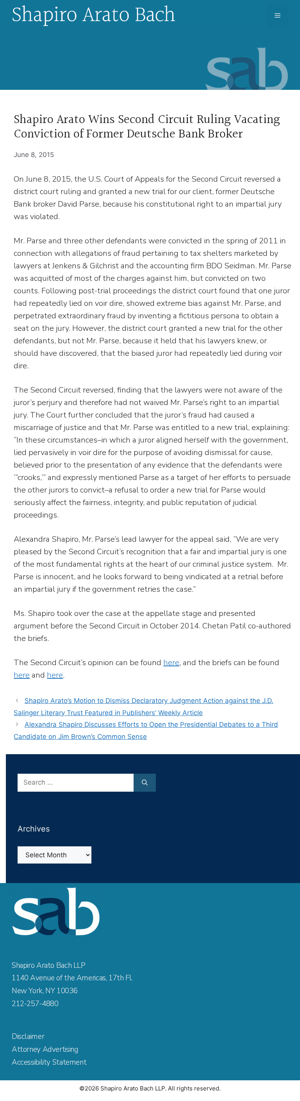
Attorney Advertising (45, 1049)
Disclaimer (28, 1036)
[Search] (145, 783)
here (171, 662)
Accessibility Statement (49, 1062)
